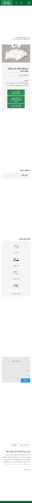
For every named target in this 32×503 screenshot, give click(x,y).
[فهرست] (21, 3)
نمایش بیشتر (27, 469)
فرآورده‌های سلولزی (23, 75)
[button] (16, 3)
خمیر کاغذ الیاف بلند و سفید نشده (12, 175)
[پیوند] (29, 3)
